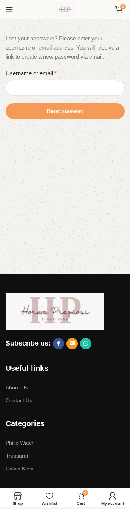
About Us (17, 387)
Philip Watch (20, 443)
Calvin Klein (20, 468)
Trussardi (17, 456)
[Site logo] (65, 9)
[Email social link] (72, 343)
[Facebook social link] (58, 343)
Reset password (65, 111)
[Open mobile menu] (9, 9)
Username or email (31, 73)
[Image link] (55, 310)
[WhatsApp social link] (85, 343)
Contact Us (19, 400)
